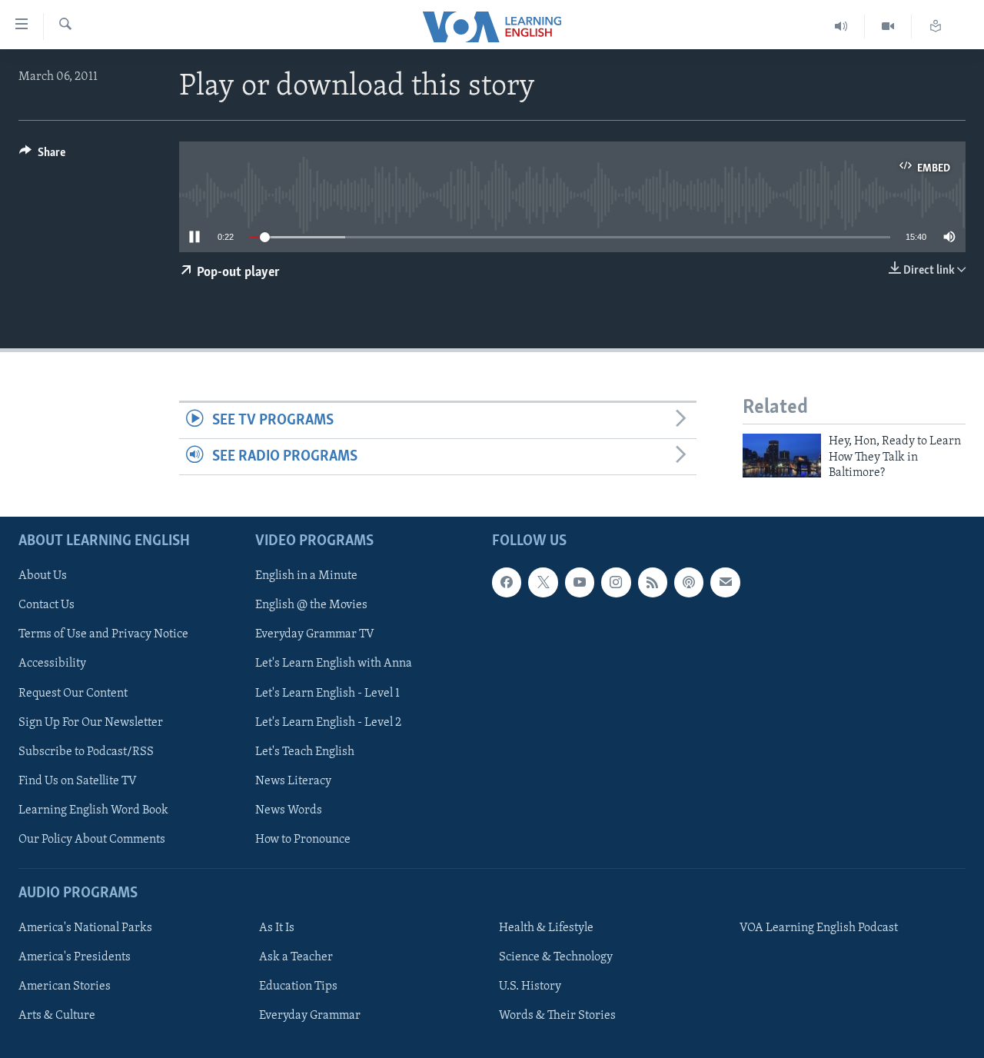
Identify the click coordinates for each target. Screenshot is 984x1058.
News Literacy (293, 780)
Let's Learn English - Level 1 (327, 693)
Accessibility (52, 663)
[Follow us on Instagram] (615, 582)
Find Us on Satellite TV (77, 780)
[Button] (42, 156)
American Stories (64, 986)
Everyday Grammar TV (314, 634)
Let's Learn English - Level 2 (328, 722)
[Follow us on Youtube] (579, 582)
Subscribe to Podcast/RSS (86, 751)
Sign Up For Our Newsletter (90, 722)
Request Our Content (73, 693)
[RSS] (652, 582)
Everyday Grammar (310, 1016)
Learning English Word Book (93, 809)
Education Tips (298, 986)
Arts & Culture (56, 1016)
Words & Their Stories (557, 1016)
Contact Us (46, 605)
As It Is (276, 928)
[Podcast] (688, 582)
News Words (288, 809)
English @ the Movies (311, 605)
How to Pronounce (303, 839)
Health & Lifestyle (546, 928)
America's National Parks (85, 928)
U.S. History (530, 986)
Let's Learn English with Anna (333, 663)
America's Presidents (74, 957)
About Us (42, 576)
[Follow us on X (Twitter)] (542, 582)
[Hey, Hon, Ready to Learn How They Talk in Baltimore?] (782, 455)
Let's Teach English (304, 751)
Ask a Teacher (296, 957)
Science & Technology (556, 957)
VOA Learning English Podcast (819, 928)
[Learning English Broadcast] (841, 26)
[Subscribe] (725, 582)
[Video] (888, 26)
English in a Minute (306, 576)
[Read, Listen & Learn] (935, 26)
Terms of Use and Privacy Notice (103, 634)
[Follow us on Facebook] (506, 582)
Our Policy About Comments (91, 839)
